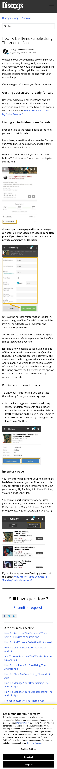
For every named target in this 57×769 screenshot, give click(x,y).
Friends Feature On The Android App (24, 700)
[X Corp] (9, 616)
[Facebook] (4, 616)
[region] (28, 736)
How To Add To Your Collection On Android (28, 642)
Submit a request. (28, 607)
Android (26, 18)
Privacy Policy (22, 722)
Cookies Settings (28, 749)
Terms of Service (34, 743)
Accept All (28, 764)
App (16, 18)
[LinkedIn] (14, 616)
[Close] (53, 709)
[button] (51, 5)
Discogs (6, 18)
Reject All (28, 756)
